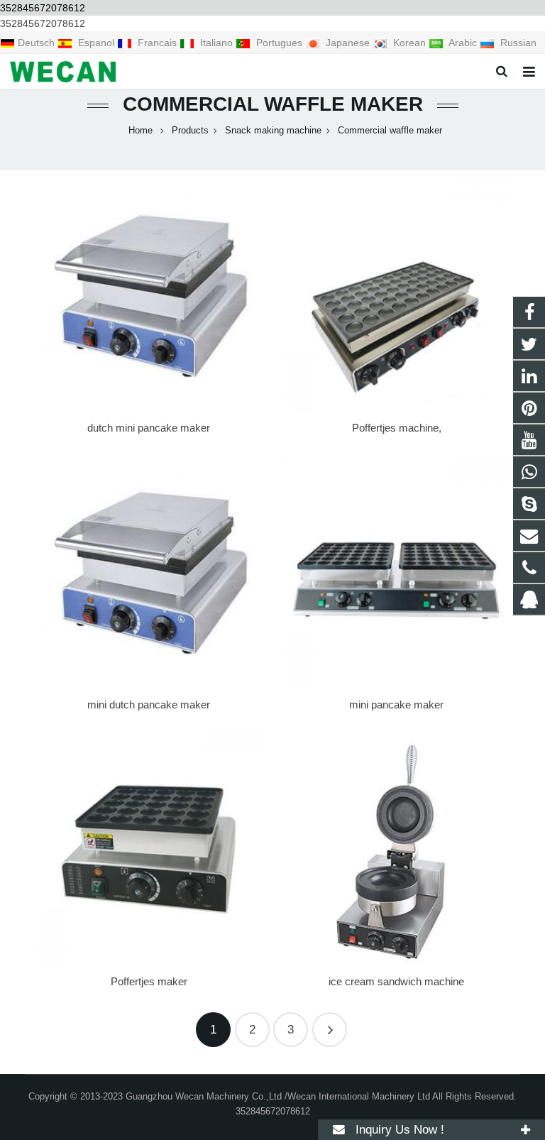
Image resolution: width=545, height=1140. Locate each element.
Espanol (96, 42)
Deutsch (37, 42)
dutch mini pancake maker (148, 428)
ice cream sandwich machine (396, 981)
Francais (157, 42)
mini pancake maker (396, 704)
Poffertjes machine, (396, 428)
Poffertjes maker (149, 981)
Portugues (279, 42)
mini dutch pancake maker (148, 704)
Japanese (348, 42)
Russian (516, 42)
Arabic (463, 42)
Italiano (216, 42)
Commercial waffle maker (273, 104)
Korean (409, 42)
